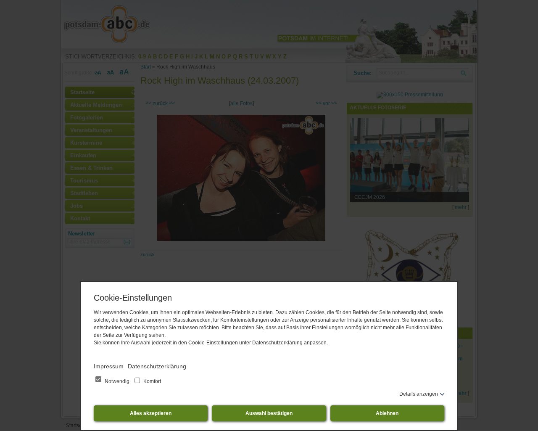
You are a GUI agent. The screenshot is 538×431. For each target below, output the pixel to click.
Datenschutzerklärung (157, 366)
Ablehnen (387, 413)
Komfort (151, 381)
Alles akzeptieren (150, 413)
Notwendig (117, 381)
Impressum (109, 366)
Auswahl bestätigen (269, 413)
